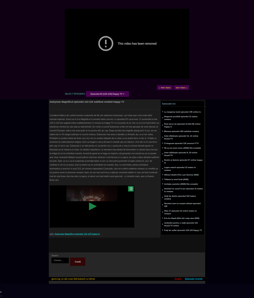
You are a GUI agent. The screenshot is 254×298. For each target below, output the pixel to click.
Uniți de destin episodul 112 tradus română (180, 197)
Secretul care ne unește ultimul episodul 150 (182, 204)
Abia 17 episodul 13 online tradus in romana (180, 212)
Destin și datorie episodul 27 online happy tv (183, 161)
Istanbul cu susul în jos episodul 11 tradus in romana (183, 190)
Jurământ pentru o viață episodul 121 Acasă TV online (181, 224)
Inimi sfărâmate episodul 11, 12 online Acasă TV (181, 137)
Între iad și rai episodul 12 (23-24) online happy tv (182, 125)
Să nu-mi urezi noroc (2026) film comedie (182, 148)
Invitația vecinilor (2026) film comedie (181, 184)
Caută (78, 262)
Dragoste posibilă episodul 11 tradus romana (181, 117)
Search (54, 255)
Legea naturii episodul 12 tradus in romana (180, 168)
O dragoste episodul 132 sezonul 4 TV (181, 143)
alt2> (75, 234)
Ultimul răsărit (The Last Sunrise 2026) (181, 175)
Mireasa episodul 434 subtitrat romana (181, 131)
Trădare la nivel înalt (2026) (176, 179)
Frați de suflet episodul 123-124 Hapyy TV (183, 230)
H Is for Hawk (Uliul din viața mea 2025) (181, 218)
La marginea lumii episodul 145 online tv (182, 112)
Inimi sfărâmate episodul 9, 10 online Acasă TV (180, 154)
